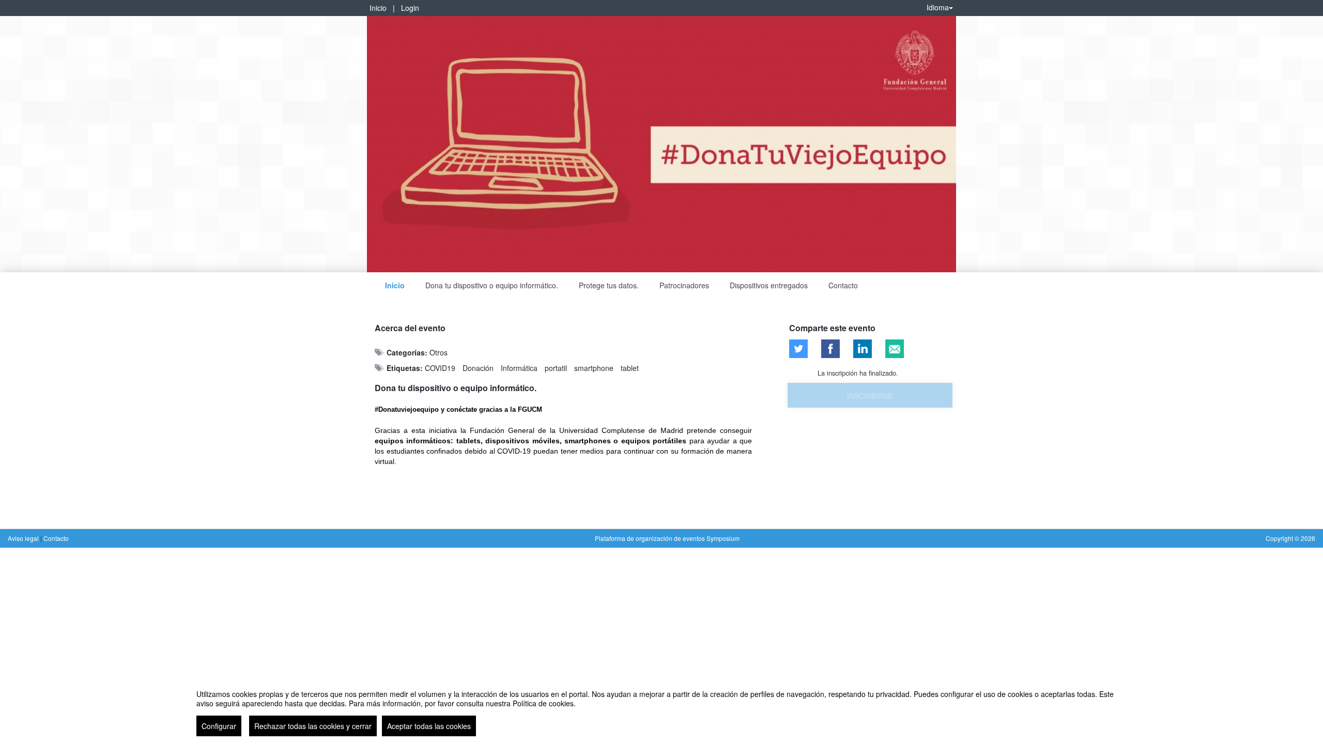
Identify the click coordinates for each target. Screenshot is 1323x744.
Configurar (219, 726)
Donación (478, 368)
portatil (556, 368)
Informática (519, 368)
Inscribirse (870, 396)
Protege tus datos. (609, 285)
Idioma (938, 7)
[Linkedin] (862, 348)
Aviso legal (24, 538)
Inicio (378, 8)
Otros (438, 352)
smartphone (593, 368)
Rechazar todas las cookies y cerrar (313, 726)
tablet (630, 368)
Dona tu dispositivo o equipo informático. (491, 285)
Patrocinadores (684, 285)
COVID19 (440, 368)
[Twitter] (798, 348)
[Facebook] (830, 348)
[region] (661, 709)
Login (410, 8)
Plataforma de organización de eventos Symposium (667, 538)
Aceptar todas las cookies (429, 726)
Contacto (843, 285)
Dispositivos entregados (769, 285)
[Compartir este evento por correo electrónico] (894, 348)
